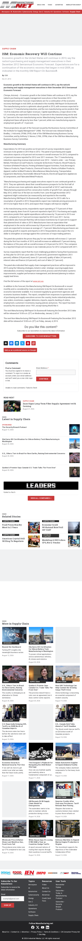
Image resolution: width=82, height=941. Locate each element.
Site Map (42, 934)
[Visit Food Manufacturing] (17, 873)
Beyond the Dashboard (11, 647)
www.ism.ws (38, 281)
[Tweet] (22, 343)
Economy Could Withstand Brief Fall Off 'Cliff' (52, 527)
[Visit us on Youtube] (42, 927)
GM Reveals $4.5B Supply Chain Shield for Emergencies (39, 803)
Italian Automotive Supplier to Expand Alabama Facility (66, 764)
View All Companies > (41, 498)
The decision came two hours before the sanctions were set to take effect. (13, 733)
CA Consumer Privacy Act (70, 932)
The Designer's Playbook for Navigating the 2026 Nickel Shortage (41, 765)
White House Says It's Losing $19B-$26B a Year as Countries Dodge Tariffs (41, 842)
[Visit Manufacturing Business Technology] (76, 873)
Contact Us (15, 932)
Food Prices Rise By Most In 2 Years (12, 526)
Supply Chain (9, 49)
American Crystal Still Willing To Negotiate (13, 539)
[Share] (11, 343)
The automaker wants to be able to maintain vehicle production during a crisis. (39, 811)
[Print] (6, 343)
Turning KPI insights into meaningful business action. (13, 651)
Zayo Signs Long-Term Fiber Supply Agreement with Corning (49, 404)
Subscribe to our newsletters (41, 336)
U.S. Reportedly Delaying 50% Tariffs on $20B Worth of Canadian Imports (14, 726)
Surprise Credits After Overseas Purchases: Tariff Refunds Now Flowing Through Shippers (67, 803)
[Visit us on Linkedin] (47, 927)
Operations (7, 759)
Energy (6, 682)
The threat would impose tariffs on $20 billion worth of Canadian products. (67, 731)
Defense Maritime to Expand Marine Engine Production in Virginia (67, 842)
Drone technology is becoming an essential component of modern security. (67, 695)
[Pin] (28, 343)
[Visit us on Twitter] (37, 927)
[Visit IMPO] (41, 873)
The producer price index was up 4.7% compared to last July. (14, 848)
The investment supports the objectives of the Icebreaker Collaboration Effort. (66, 849)
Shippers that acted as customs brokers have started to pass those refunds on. (67, 811)
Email (3, 894)
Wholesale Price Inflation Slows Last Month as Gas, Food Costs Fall (12, 842)
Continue (43, 379)
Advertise (25, 932)
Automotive (34, 643)
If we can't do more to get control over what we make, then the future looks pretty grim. (12, 770)
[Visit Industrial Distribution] (53, 873)
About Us (5, 932)
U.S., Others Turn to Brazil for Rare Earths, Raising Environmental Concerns (33, 453)
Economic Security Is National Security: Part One (13, 764)
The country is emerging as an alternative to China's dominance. (13, 695)
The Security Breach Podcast (14, 427)
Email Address (42, 368)
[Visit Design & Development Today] (6, 873)
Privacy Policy (36, 932)
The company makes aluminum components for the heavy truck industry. (67, 770)
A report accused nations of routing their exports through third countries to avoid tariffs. (40, 849)
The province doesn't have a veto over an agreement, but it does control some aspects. (40, 695)
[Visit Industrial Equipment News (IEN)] (29, 873)
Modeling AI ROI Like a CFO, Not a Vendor (53, 541)
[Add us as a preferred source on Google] (33, 343)
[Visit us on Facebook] (32, 927)
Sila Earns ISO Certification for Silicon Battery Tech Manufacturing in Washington (31, 440)
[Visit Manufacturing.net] (64, 873)
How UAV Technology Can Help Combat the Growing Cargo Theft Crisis (66, 688)
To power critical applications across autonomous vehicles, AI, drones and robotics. (40, 656)
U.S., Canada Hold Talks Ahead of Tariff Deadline (65, 725)
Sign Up (7, 905)
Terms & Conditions (51, 932)
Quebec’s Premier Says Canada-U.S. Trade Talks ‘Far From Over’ (29, 468)
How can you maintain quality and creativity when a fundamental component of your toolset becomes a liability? (41, 772)
